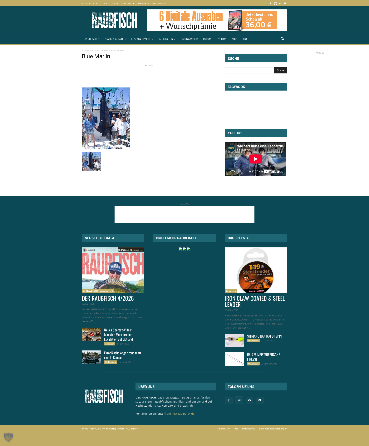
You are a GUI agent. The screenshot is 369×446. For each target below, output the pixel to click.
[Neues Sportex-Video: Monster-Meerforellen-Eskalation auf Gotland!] (91, 334)
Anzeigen (109, 343)
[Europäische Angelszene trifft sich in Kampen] (91, 357)
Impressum (224, 428)
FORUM (207, 39)
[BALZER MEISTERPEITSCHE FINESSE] (234, 359)
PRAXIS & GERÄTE (114, 39)
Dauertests (231, 291)
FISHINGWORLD (189, 39)
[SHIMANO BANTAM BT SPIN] (234, 340)
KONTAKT (126, 3)
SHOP (115, 3)
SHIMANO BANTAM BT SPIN (264, 336)
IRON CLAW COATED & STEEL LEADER (255, 301)
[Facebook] (270, 3)
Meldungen (110, 362)
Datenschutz (249, 428)
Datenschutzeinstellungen (273, 428)
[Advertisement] (152, 76)
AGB (236, 428)
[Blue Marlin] (106, 148)
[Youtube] (285, 3)
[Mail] (280, 3)
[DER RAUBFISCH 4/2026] (113, 270)
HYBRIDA (221, 39)
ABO (106, 3)
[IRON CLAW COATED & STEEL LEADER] (256, 270)
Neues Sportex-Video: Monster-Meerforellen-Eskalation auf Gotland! (119, 334)
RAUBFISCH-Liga (166, 39)
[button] (282, 39)
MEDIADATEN (159, 3)
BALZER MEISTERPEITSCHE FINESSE (263, 357)
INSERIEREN (143, 3)
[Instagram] (275, 3)
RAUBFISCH (91, 39)
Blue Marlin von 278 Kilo (95, 50)
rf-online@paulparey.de (179, 413)
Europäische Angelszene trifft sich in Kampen (122, 355)
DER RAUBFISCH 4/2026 (108, 298)
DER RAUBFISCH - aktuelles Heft (98, 291)
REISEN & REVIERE (140, 39)
